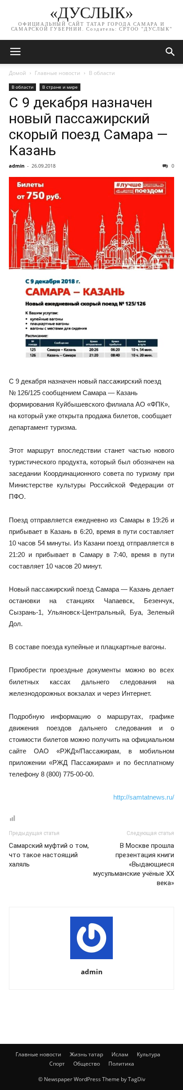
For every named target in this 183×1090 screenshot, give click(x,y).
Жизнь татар (86, 1054)
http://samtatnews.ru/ (143, 797)
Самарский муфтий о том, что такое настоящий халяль (49, 855)
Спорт (57, 1063)
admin (16, 165)
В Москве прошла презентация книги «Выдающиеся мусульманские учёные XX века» (133, 864)
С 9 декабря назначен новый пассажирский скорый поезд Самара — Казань (88, 126)
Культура (148, 1054)
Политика (121, 1063)
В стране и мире (60, 87)
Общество (86, 1063)
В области (102, 73)
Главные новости (57, 73)
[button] (170, 52)
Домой (17, 73)
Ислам (119, 1054)
